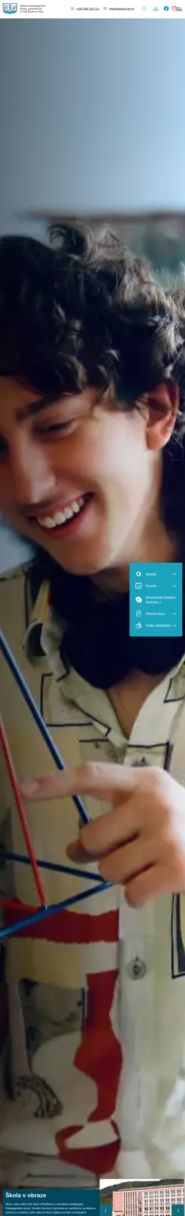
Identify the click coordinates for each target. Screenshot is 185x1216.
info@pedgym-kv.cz (121, 8)
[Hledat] (144, 9)
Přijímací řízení (155, 613)
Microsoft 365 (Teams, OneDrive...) (160, 599)
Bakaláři (151, 574)
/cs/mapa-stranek (155, 9)
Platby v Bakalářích (158, 625)
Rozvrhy (151, 585)
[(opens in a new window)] (166, 8)
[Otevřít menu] (179, 9)
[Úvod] (11, 9)
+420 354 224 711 (87, 8)
